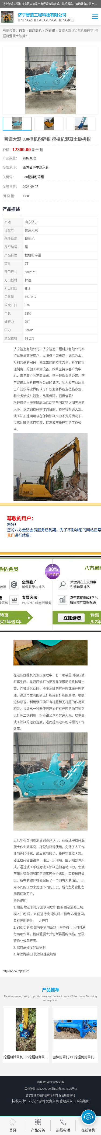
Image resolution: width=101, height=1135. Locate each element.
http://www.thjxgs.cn (16, 971)
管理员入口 (68, 1101)
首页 (22, 31)
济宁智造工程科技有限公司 (42, 1095)
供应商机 (35, 31)
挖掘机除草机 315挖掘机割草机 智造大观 (33, 1057)
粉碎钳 (50, 31)
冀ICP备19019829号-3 (64, 1088)
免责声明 (52, 1101)
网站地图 (82, 1101)
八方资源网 (37, 1101)
